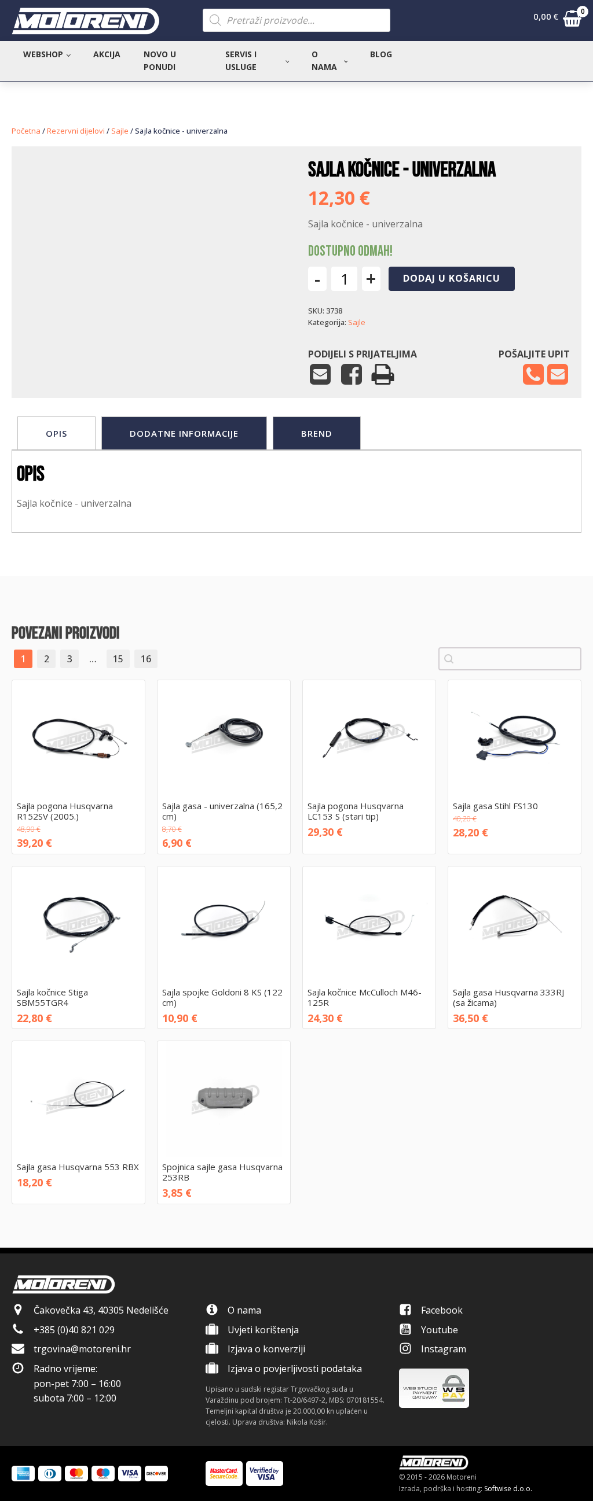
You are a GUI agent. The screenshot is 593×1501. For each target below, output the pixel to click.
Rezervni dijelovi (76, 131)
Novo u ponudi (160, 60)
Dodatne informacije (184, 433)
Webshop (43, 54)
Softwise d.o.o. (508, 1488)
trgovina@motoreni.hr (82, 1349)
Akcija (106, 54)
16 (146, 658)
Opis (56, 433)
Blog (381, 54)
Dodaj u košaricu (451, 278)
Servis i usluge (241, 60)
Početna (26, 131)
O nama (324, 60)
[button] (557, 20)
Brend (316, 433)
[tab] (56, 433)
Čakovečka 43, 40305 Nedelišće (101, 1310)
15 (118, 658)
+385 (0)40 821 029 (74, 1329)
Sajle (120, 131)
